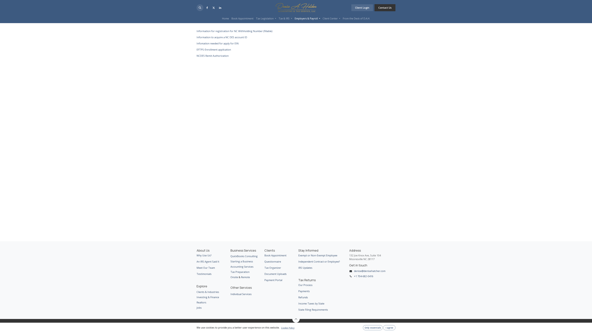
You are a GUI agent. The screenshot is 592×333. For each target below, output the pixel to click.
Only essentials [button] (373, 327)
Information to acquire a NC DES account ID (222, 37)
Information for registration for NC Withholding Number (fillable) (234, 31)
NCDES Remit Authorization (213, 56)
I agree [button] (389, 327)
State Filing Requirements (313, 309)
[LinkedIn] (220, 7)
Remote (245, 277)
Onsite (234, 277)
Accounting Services (241, 266)
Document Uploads (275, 274)
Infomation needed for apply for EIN (218, 43)
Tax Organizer (272, 267)
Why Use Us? (204, 255)
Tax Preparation (239, 272)
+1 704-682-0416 (363, 276)
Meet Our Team (206, 267)
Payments (304, 291)
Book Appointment (275, 255)
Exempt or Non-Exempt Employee (317, 255)
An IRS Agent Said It (208, 261)
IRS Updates (305, 267)
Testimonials (204, 274)
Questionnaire (272, 261)
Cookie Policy (287, 327)
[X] (213, 7)
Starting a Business (241, 261)
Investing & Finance (208, 297)
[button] (200, 7)
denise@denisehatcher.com (369, 271)
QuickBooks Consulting (244, 256)
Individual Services (241, 294)
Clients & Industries (208, 292)
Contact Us (385, 7)
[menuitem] (225, 18)
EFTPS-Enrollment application (214, 49)
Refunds (303, 297)
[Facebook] (207, 7)
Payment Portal (273, 280)
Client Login (362, 7)
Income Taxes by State (311, 303)
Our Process (305, 285)
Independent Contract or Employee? (319, 261)
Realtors (201, 302)
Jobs (199, 307)
